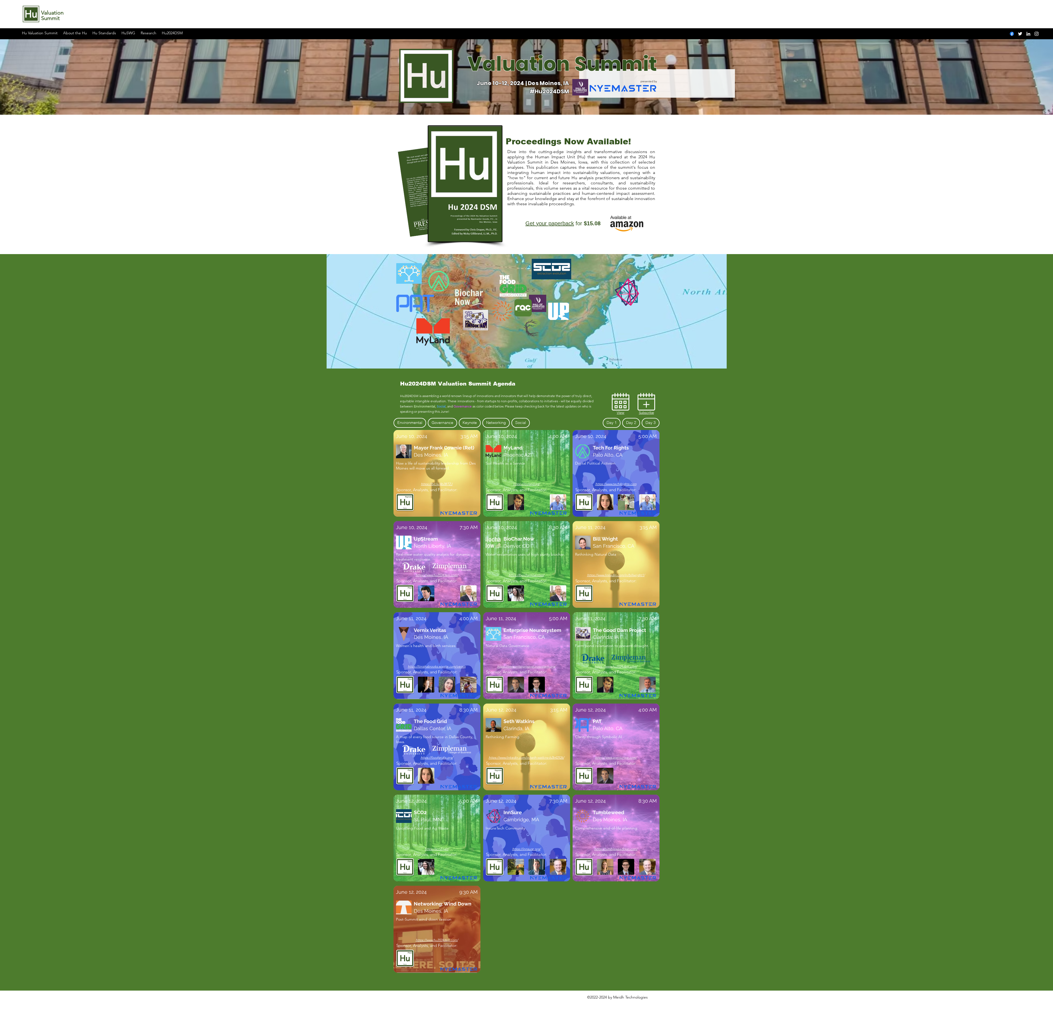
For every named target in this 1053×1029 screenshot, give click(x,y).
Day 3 (651, 422)
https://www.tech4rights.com (615, 484)
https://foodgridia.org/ (437, 757)
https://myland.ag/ (526, 484)
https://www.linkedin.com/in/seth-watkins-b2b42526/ (526, 757)
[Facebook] (1012, 33)
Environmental (409, 422)
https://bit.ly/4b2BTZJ (436, 484)
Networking (496, 422)
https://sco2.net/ (437, 849)
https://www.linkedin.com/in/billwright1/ (616, 575)
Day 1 (612, 422)
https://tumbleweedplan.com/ (616, 849)
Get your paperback (549, 223)
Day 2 (631, 422)
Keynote (470, 422)
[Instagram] (1036, 33)
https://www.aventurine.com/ (616, 757)
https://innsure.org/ (526, 849)
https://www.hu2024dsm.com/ (437, 575)
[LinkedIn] (1028, 33)
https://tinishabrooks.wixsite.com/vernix (437, 666)
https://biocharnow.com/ (526, 575)
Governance (442, 422)
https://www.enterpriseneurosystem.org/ (526, 666)
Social (520, 422)
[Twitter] (1020, 33)
